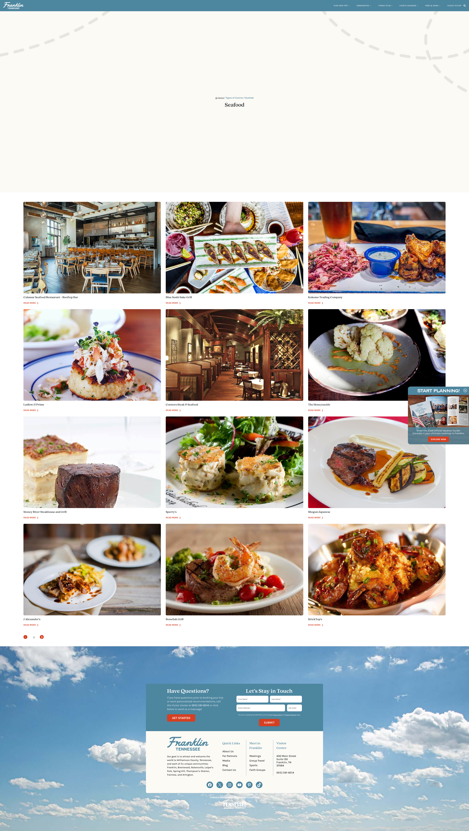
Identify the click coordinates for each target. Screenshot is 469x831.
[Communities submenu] (370, 5)
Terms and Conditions (247, 797)
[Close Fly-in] (465, 390)
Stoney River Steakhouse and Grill (45, 512)
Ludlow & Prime (33, 404)
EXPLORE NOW (438, 439)
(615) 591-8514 (285, 772)
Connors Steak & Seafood (182, 404)
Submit (269, 722)
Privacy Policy (277, 715)
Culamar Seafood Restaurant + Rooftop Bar (50, 297)
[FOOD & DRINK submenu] (439, 5)
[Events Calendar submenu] (417, 5)
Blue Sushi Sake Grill (179, 297)
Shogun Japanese (319, 512)
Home (221, 97)
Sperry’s (171, 512)
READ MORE (30, 303)
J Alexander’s (31, 619)
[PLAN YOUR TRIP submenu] (349, 5)
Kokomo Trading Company (325, 297)
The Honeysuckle (319, 404)
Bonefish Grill (174, 619)
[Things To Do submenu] (392, 5)
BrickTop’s (315, 619)
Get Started (181, 718)
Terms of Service (290, 715)
